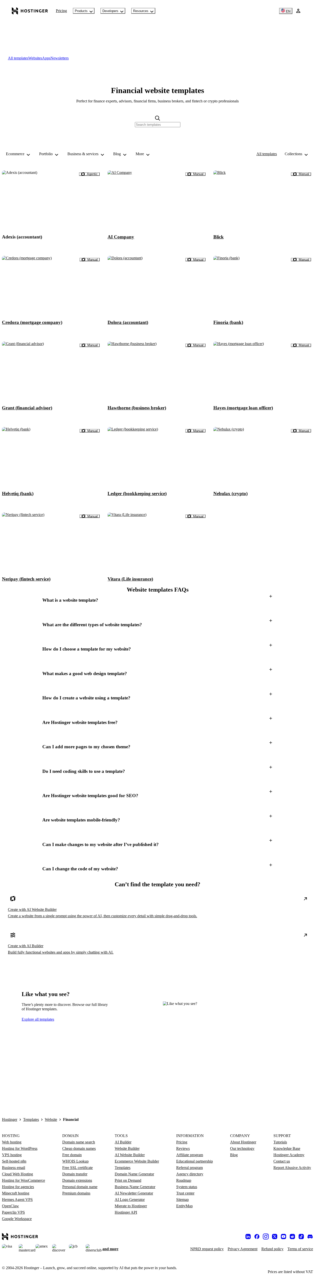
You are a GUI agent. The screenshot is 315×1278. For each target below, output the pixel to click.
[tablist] (157, 58)
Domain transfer (74, 1174)
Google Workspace (17, 1219)
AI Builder (123, 1142)
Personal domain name (79, 1187)
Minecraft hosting (15, 1193)
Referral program (189, 1168)
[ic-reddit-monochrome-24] (292, 1236)
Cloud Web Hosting (17, 1174)
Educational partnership (194, 1161)
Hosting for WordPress (19, 1148)
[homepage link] (30, 10)
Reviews (183, 1148)
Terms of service (300, 1249)
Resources (140, 11)
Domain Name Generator (134, 1174)
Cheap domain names (79, 1148)
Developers (110, 11)
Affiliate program (189, 1155)
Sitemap (182, 1199)
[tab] (18, 58)
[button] (157, 600)
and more (110, 1249)
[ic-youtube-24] (283, 1236)
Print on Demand (128, 1180)
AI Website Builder (130, 1155)
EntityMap (184, 1206)
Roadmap (183, 1180)
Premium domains (76, 1193)
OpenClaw (10, 1206)
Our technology (242, 1148)
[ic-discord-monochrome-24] (310, 1236)
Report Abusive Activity (292, 1168)
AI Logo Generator (130, 1199)
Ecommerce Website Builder (137, 1161)
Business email (13, 1168)
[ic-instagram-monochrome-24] (266, 1236)
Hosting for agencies (18, 1187)
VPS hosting (12, 1155)
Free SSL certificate (77, 1168)
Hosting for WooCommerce (23, 1180)
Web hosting (11, 1142)
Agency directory (189, 1174)
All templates (266, 154)
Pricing (61, 11)
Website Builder (127, 1148)
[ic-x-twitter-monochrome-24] (275, 1236)
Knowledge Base (286, 1148)
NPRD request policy (207, 1249)
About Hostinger (243, 1142)
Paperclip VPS (13, 1212)
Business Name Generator (135, 1187)
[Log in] (298, 11)
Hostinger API (126, 1212)
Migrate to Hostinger (131, 1206)
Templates (31, 1119)
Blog (234, 1155)
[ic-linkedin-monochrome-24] (248, 1236)
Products (81, 11)
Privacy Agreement (242, 1249)
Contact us (281, 1161)
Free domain (72, 1155)
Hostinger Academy (288, 1155)
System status (186, 1187)
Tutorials (280, 1142)
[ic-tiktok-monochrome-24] (301, 1236)
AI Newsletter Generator (134, 1193)
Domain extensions (77, 1180)
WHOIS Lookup (75, 1161)
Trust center (185, 1193)
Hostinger (9, 1119)
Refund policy (272, 1249)
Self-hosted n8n (14, 1161)
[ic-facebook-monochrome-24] (257, 1236)
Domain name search (78, 1142)
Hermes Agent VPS (17, 1199)
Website (51, 1119)
